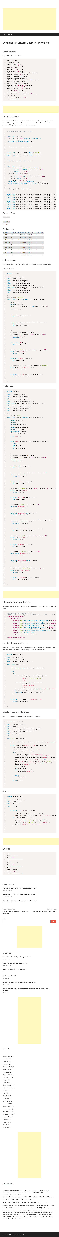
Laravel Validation (50, 1205)
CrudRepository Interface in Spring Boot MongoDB (17, 1197)
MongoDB (41, 1207)
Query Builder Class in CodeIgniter (26, 1212)
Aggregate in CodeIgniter (11, 1190)
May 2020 (6, 1080)
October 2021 (7, 1072)
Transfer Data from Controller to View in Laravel (42, 1216)
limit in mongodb (16, 1207)
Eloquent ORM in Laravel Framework (21, 1202)
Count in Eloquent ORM (25, 1194)
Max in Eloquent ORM (24, 1207)
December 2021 (7, 1067)
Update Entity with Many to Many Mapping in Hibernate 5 (20, 901)
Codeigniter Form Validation (23, 1192)
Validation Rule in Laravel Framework (21, 1218)
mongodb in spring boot (50, 1207)
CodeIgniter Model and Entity (11, 1195)
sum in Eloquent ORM (26, 1216)
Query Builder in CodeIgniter (43, 1212)
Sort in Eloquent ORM (39, 1214)
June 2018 (6, 1122)
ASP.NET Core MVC (44, 1190)
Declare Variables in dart (48, 1196)
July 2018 (6, 1119)
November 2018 (7, 1109)
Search (4, 918)
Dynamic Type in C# (6, 1199)
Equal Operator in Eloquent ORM (45, 1202)
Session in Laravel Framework (28, 1214)
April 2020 (6, 1082)
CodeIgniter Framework (36, 1192)
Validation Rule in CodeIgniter (8, 1218)
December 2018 (7, 1106)
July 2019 (6, 1093)
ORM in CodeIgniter (21, 1210)
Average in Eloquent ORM (7, 1192)
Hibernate (5, 40)
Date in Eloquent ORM (37, 1196)
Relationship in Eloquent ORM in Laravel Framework (12, 1214)
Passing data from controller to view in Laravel (11, 1212)
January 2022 (7, 1064)
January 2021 (7, 1077)
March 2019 (6, 1101)
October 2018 (7, 1111)
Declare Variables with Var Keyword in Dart (15, 963)
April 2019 (6, 1098)
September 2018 (7, 1114)
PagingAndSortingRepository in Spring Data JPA (35, 1210)
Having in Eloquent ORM (30, 1205)
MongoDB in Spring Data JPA (9, 1210)
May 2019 (6, 1096)
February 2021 (7, 1074)
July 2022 (6, 1059)
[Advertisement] (31, 19)
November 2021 (7, 1069)
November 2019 (7, 1085)
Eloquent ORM (17, 1199)
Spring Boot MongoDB (12, 1216)
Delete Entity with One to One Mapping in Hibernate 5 (19, 894)
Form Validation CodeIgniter (8, 1205)
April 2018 (6, 1127)
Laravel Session (44, 1205)
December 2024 (7, 1056)
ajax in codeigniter (23, 1190)
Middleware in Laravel (9, 976)
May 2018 (6, 1124)
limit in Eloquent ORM (7, 1207)
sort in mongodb (48, 1214)
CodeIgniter (15, 1192)
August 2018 (6, 1117)
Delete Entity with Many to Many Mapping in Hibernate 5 (19, 888)
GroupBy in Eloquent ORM (19, 1205)
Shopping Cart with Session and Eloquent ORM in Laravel (19, 982)
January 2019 (7, 1103)
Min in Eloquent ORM (32, 1207)
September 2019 (7, 1088)
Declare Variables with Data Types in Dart (15, 969)
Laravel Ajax (38, 1205)
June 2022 (6, 1061)
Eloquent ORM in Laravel (30, 1199)
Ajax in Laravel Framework (33, 1190)
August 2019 (6, 1090)
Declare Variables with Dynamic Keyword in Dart (17, 957)
